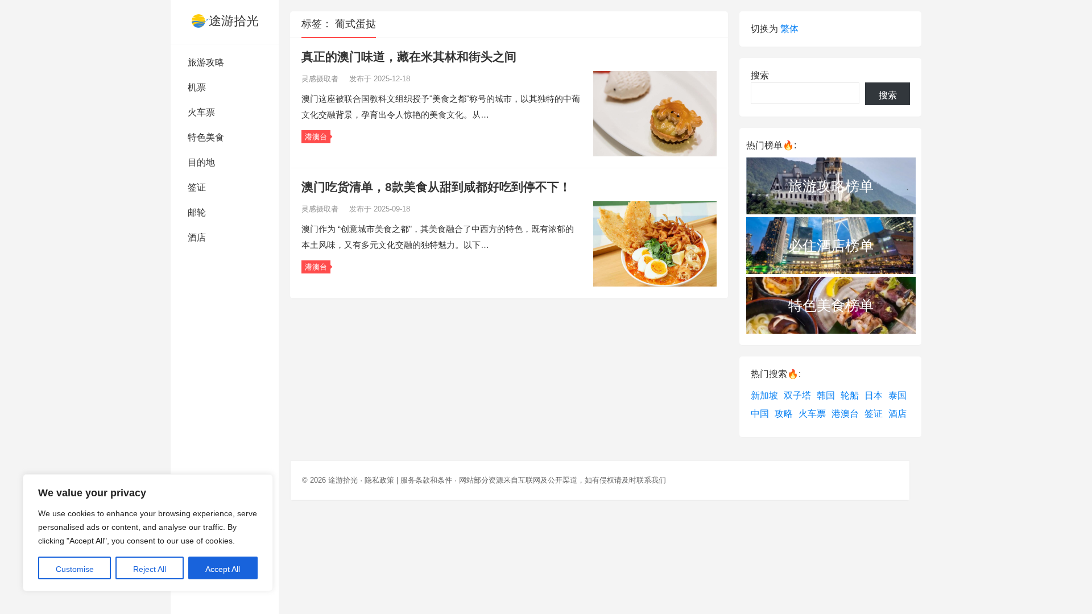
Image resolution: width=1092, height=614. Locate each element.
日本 (873, 395)
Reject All (149, 569)
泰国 (897, 395)
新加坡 (764, 395)
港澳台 (316, 136)
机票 (197, 87)
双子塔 (797, 395)
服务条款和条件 (426, 480)
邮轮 (197, 212)
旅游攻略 (206, 62)
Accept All (222, 569)
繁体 (789, 29)
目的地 (201, 162)
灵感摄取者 (321, 78)
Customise (75, 569)
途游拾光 (234, 21)
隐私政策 (379, 480)
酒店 (197, 237)
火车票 (201, 112)
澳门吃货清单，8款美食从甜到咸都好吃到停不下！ (436, 186)
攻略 (784, 413)
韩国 (826, 395)
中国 (760, 413)
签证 (197, 187)
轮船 (850, 395)
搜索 (760, 75)
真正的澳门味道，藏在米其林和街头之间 (408, 56)
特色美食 (206, 137)
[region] (148, 532)
